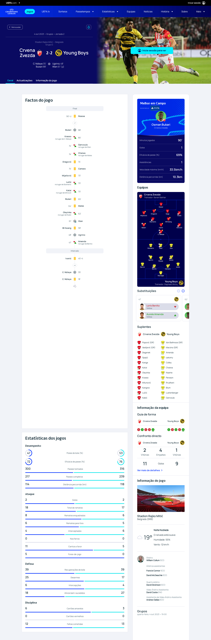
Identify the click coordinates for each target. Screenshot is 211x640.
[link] (30, 11)
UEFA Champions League (12, 11)
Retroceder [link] (16, 27)
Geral (10, 80)
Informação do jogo (46, 80)
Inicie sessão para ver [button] (154, 50)
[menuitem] (30, 11)
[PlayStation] (155, 108)
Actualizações (24, 80)
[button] (84, 11)
